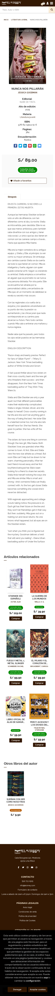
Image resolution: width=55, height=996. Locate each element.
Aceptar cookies (38, 989)
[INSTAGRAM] (27, 867)
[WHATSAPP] (36, 867)
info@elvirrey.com (27, 885)
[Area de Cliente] (47, 3)
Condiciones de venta (28, 912)
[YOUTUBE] (32, 867)
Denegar (17, 989)
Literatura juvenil (19, 20)
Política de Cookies (27, 921)
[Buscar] (52, 9)
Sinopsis (12, 197)
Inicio (6, 20)
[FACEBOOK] (18, 867)
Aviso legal (27, 907)
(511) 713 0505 (27, 881)
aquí (46, 977)
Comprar (15, 618)
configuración (33, 980)
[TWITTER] (23, 867)
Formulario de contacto (27, 890)
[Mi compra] (43, 3)
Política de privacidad (27, 916)
